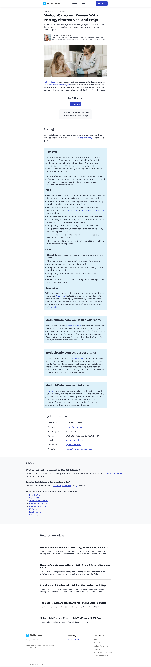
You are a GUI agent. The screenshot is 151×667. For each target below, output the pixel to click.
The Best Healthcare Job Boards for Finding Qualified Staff (73, 603)
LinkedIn (49, 391)
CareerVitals (77, 358)
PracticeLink (35, 512)
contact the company (82, 138)
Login (83, 3)
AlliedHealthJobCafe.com (93, 210)
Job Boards (62, 11)
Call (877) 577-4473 (101, 646)
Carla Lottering (57, 35)
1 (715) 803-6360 (73, 445)
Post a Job (102, 3)
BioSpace (33, 509)
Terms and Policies (101, 656)
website (54, 307)
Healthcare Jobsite (38, 503)
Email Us (97, 649)
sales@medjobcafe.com (77, 440)
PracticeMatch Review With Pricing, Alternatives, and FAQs (73, 585)
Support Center (100, 643)
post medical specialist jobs (59, 85)
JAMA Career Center (38, 500)
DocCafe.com (71, 210)
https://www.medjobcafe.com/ (80, 449)
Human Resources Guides (103, 652)
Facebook (66, 486)
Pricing (74, 3)
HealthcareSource (37, 506)
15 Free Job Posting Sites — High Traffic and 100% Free (71, 618)
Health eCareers (73, 326)
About (96, 640)
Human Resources (49, 11)
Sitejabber (61, 296)
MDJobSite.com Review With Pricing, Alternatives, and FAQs (74, 547)
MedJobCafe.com (50, 82)
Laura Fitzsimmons (75, 427)
